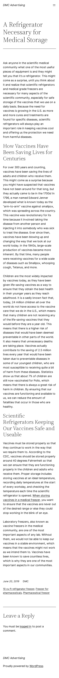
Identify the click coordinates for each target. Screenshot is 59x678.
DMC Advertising (14, 5)
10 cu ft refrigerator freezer (18, 588)
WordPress (36, 666)
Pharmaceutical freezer (36, 592)
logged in (25, 626)
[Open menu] (54, 5)
